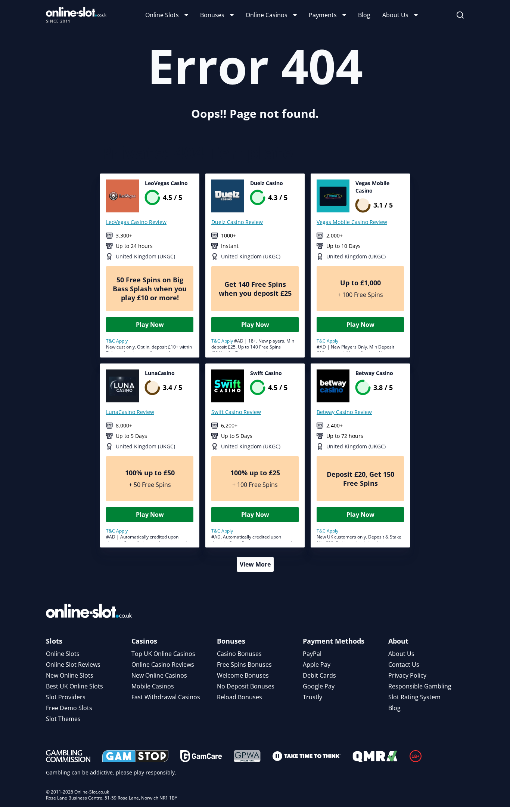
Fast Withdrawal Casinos (165, 697)
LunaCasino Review (130, 411)
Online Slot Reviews (73, 664)
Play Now (150, 324)
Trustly (312, 697)
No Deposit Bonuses (245, 686)
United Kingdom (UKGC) (145, 256)
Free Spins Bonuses (244, 664)
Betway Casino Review (344, 411)
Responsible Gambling (419, 686)
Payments (323, 15)
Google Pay (319, 686)
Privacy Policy (407, 675)
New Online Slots (69, 675)
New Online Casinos (159, 675)
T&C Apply (117, 341)
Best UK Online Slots (74, 686)
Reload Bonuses (239, 697)
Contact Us (403, 664)
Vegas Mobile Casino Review (352, 221)
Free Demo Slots (69, 708)
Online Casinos (266, 15)
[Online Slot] (76, 15)
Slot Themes (63, 719)
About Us (395, 15)
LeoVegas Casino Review (136, 221)
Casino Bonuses (239, 654)
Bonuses (212, 15)
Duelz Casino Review (237, 221)
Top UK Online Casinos (163, 654)
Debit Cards (319, 675)
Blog (364, 15)
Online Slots (162, 15)
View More (255, 564)
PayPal (312, 654)
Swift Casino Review (236, 411)
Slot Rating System (414, 697)
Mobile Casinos (152, 686)
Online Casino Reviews (162, 664)
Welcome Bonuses (243, 675)
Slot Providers (65, 697)
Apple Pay (316, 664)
